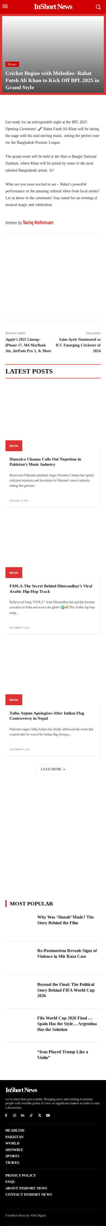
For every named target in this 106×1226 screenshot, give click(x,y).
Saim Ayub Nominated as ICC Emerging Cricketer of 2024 (78, 345)
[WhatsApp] (35, 105)
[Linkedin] (48, 105)
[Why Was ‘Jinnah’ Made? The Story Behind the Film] (19, 924)
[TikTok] (31, 1116)
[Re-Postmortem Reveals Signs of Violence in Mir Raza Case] (19, 958)
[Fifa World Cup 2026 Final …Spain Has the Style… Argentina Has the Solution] (19, 1025)
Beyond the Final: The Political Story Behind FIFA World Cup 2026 (66, 990)
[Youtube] (48, 1116)
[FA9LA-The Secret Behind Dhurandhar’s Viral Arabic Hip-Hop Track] (53, 544)
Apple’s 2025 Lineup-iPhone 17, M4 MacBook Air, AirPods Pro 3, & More (28, 345)
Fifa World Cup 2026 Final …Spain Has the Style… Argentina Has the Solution (67, 1024)
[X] (23, 105)
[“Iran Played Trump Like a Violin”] (19, 1059)
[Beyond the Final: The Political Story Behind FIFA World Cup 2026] (19, 992)
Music (12, 64)
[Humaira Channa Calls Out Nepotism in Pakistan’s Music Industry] (53, 417)
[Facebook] (10, 105)
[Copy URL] (60, 105)
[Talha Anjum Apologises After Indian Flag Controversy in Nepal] (53, 671)
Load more (51, 769)
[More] (73, 105)
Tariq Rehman (38, 222)
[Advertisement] (53, 278)
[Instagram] (14, 1116)
